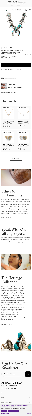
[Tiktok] (9, 388)
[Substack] (15, 388)
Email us (19, 87)
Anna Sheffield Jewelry (12, 385)
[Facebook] (2, 388)
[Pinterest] (12, 388)
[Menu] (2, 9)
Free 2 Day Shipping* (10, 78)
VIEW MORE (16, 158)
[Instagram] (6, 388)
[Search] (6, 10)
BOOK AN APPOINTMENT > (9, 247)
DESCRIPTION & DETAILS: (8, 92)
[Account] (26, 10)
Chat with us (12, 87)
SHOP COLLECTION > (8, 324)
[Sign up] (28, 374)
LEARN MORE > (6, 217)
